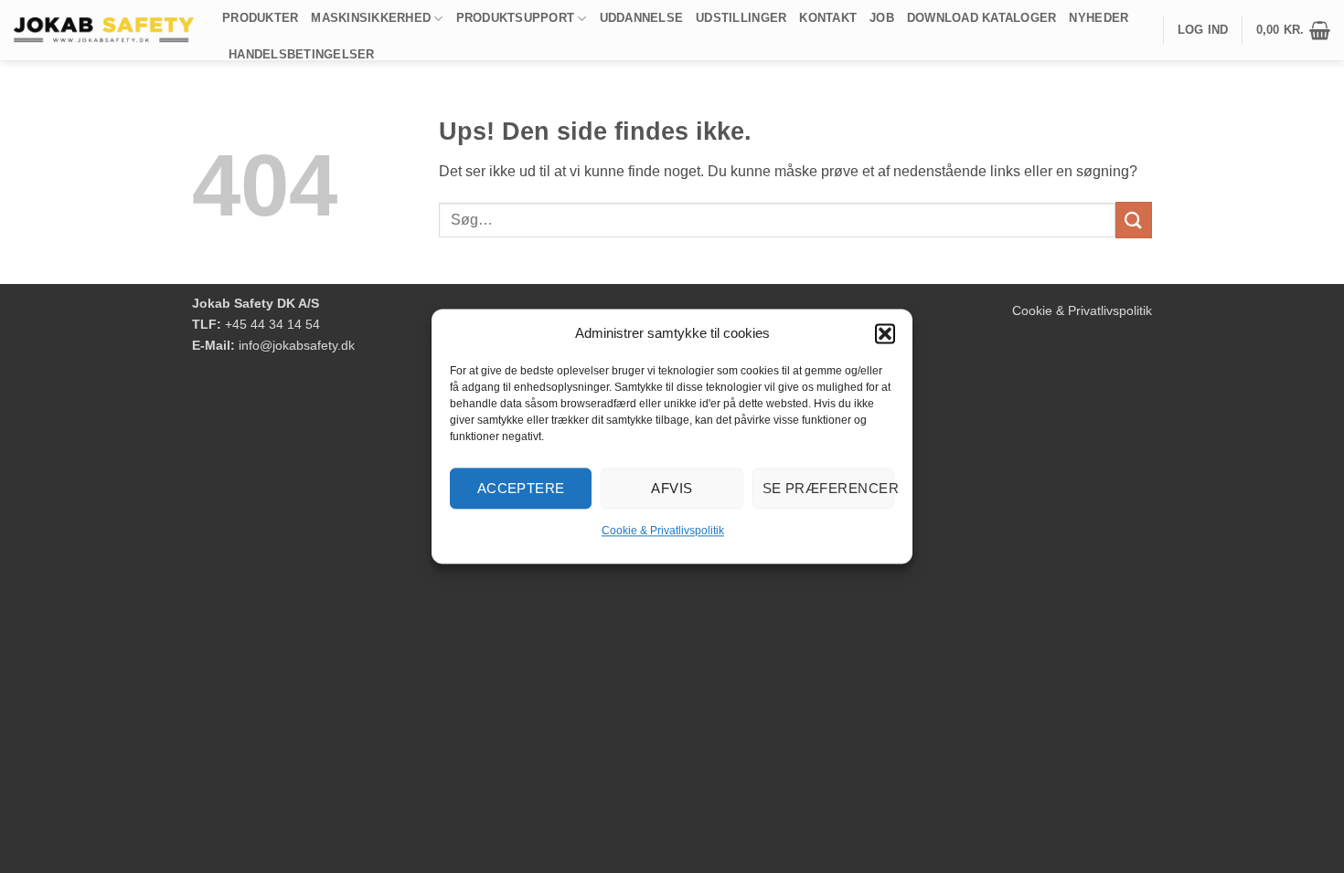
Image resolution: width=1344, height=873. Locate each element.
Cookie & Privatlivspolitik (663, 530)
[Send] (1133, 219)
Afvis (671, 488)
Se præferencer (828, 488)
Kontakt (828, 18)
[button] (885, 333)
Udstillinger (741, 18)
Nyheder (1098, 18)
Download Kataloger (982, 18)
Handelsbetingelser (302, 54)
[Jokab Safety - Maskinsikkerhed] (104, 30)
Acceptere (521, 488)
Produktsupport (515, 18)
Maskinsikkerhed (371, 18)
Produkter (260, 18)
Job (881, 18)
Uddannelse (642, 18)
